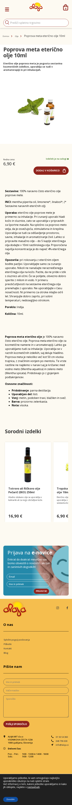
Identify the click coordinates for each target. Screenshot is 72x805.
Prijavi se (41, 591)
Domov (6, 36)
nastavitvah (33, 787)
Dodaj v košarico (48, 170)
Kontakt (8, 648)
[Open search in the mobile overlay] (36, 23)
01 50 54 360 (62, 736)
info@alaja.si (62, 744)
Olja (16, 36)
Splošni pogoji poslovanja (17, 639)
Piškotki (8, 644)
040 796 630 (61, 740)
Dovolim (11, 799)
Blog (6, 652)
